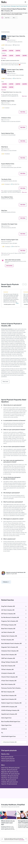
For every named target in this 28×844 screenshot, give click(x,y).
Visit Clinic (22, 112)
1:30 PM (18, 55)
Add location (9, 265)
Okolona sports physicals (7, 758)
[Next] (26, 284)
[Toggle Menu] (24, 2)
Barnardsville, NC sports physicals (10, 774)
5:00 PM (4, 87)
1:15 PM (11, 55)
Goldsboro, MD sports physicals (9, 776)
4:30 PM (18, 50)
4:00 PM (4, 50)
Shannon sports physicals (8, 760)
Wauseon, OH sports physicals (9, 769)
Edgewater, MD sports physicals (9, 772)
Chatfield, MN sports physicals (9, 782)
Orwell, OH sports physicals (8, 780)
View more (3, 58)
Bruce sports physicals (7, 756)
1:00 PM (4, 55)
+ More (17, 303)
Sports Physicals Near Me (21, 6)
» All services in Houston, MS (9, 742)
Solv (2, 6)
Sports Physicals (7, 6)
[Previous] (23, 284)
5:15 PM (11, 87)
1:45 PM (24, 55)
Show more (24, 96)
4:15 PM (11, 50)
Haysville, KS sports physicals (9, 784)
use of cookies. (21, 839)
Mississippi (13, 6)
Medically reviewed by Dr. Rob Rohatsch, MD (15, 572)
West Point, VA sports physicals (9, 778)
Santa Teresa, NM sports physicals (10, 767)
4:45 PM (24, 84)
